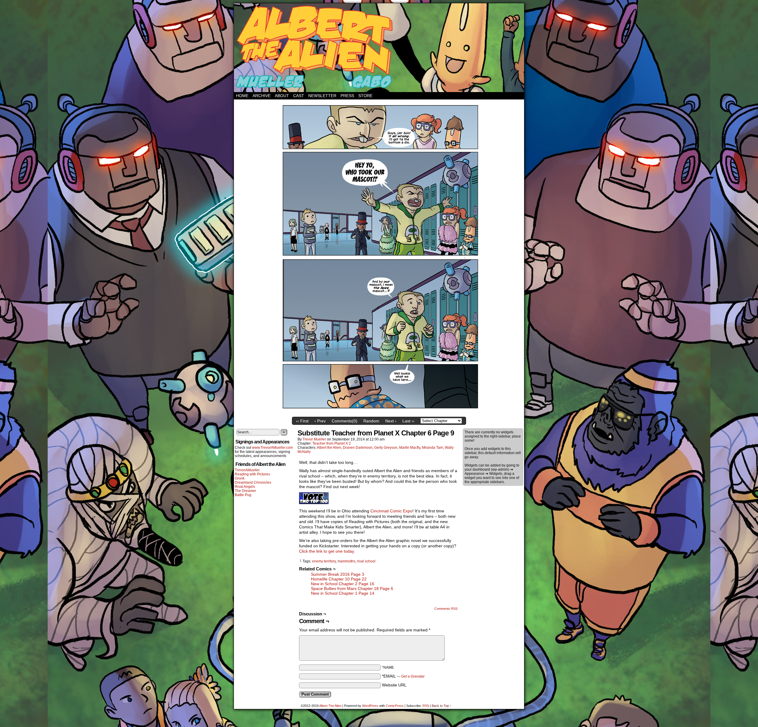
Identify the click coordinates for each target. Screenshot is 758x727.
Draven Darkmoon (357, 447)
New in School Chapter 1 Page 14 (342, 593)
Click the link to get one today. (327, 551)
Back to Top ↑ (442, 705)
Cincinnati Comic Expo (391, 511)
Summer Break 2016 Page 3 (337, 574)
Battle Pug (243, 495)
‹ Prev (320, 421)
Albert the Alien (329, 447)
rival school (366, 561)
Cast (298, 95)
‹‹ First (302, 421)
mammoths (346, 561)
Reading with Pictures (252, 474)
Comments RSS (445, 608)
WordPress (370, 705)
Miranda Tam (432, 447)
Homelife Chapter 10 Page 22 (339, 579)
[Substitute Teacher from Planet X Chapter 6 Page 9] (379, 412)
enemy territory (324, 561)
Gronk (240, 478)
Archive (262, 95)
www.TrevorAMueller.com (272, 447)
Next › (390, 421)
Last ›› (408, 421)
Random (371, 421)
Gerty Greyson (385, 447)
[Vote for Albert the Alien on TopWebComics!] (314, 502)
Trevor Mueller (314, 439)
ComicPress (395, 705)
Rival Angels (245, 487)
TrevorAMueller (247, 470)
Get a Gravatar (413, 676)
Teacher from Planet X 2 (331, 443)
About (282, 95)
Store (365, 95)
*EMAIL (403, 676)
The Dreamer (245, 491)
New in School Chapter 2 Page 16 (342, 583)
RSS (426, 705)
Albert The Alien (330, 705)
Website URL (394, 685)
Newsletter (322, 95)
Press (347, 95)
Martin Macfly (409, 447)
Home (242, 95)
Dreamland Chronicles (253, 482)
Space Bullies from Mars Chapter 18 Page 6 (352, 588)
